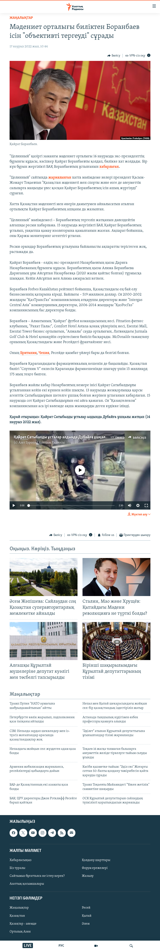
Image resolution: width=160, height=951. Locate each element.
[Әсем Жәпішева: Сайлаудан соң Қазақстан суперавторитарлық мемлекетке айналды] (44, 577)
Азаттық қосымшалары (27, 884)
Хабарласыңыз (20, 860)
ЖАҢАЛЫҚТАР (21, 18)
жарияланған (59, 178)
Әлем (86, 923)
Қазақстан (17, 915)
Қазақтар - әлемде (23, 923)
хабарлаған (109, 167)
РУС (61, 945)
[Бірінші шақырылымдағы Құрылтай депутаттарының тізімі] (116, 641)
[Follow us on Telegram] (52, 833)
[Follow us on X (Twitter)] (23, 833)
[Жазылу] (71, 833)
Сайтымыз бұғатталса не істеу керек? (37, 876)
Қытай (86, 915)
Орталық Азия (20, 931)
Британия (28, 353)
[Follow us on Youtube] (33, 833)
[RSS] (62, 833)
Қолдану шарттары (96, 860)
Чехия (44, 353)
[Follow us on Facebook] (14, 833)
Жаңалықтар (19, 907)
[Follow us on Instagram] (42, 833)
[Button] (113, 55)
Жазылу (88, 876)
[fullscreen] (146, 505)
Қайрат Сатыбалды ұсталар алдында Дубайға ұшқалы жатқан (68, 437)
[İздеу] (131, 946)
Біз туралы (17, 868)
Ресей (86, 907)
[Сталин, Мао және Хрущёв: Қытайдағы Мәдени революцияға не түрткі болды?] (116, 577)
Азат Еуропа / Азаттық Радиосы (41, 442)
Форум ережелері (95, 868)
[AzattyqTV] (96, 946)
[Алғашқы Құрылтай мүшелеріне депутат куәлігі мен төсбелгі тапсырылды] (44, 641)
